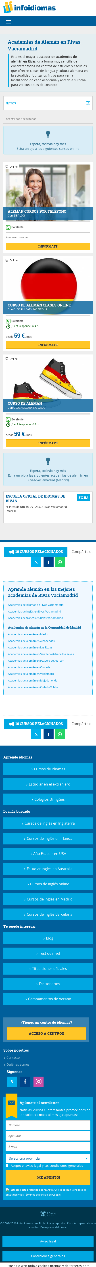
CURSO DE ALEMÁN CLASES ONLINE (39, 305)
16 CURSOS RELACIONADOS (39, 551)
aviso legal (33, 1165)
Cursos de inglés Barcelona (49, 914)
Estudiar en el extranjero (49, 784)
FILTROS (11, 103)
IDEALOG (19, 215)
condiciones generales (66, 1165)
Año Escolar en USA (49, 853)
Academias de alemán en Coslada (29, 667)
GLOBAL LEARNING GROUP (30, 309)
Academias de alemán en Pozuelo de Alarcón (36, 660)
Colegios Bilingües (49, 799)
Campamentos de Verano (49, 998)
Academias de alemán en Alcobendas (31, 641)
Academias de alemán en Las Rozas (30, 647)
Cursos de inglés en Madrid (49, 899)
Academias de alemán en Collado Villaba (33, 687)
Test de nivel (49, 953)
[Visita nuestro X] (12, 1082)
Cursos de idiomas (49, 769)
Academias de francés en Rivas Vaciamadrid (35, 618)
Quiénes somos (17, 1064)
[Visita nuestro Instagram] (38, 1082)
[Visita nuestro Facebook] (25, 1082)
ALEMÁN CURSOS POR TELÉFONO (37, 211)
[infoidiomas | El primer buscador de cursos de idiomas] (29, 8)
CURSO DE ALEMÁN (25, 403)
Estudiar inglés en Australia (49, 868)
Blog (49, 938)
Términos (29, 1194)
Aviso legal (48, 1241)
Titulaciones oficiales (49, 968)
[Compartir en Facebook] (49, 562)
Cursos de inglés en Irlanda (49, 838)
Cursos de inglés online (49, 883)
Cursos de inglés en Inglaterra (49, 823)
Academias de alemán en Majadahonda (32, 680)
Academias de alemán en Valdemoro (31, 673)
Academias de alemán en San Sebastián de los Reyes (41, 654)
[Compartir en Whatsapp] (60, 562)
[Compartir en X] (36, 562)
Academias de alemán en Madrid (28, 634)
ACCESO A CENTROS (46, 1033)
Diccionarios (49, 983)
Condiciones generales (48, 1256)
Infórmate (48, 246)
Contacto (13, 1057)
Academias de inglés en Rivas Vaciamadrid (34, 611)
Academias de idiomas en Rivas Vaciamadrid (35, 604)
